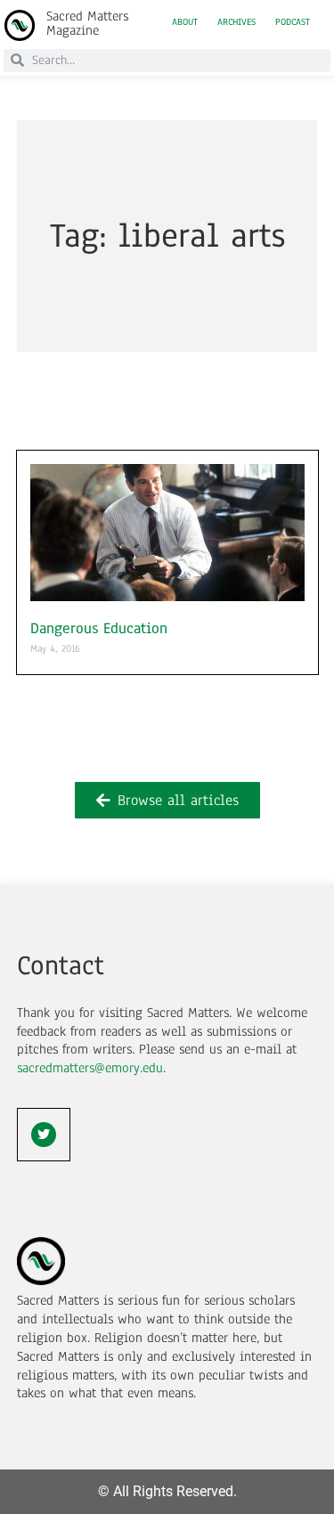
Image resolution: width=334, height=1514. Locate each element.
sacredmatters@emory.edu (90, 1068)
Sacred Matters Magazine (87, 23)
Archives (236, 22)
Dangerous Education (98, 628)
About (185, 22)
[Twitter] (43, 1134)
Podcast (292, 22)
